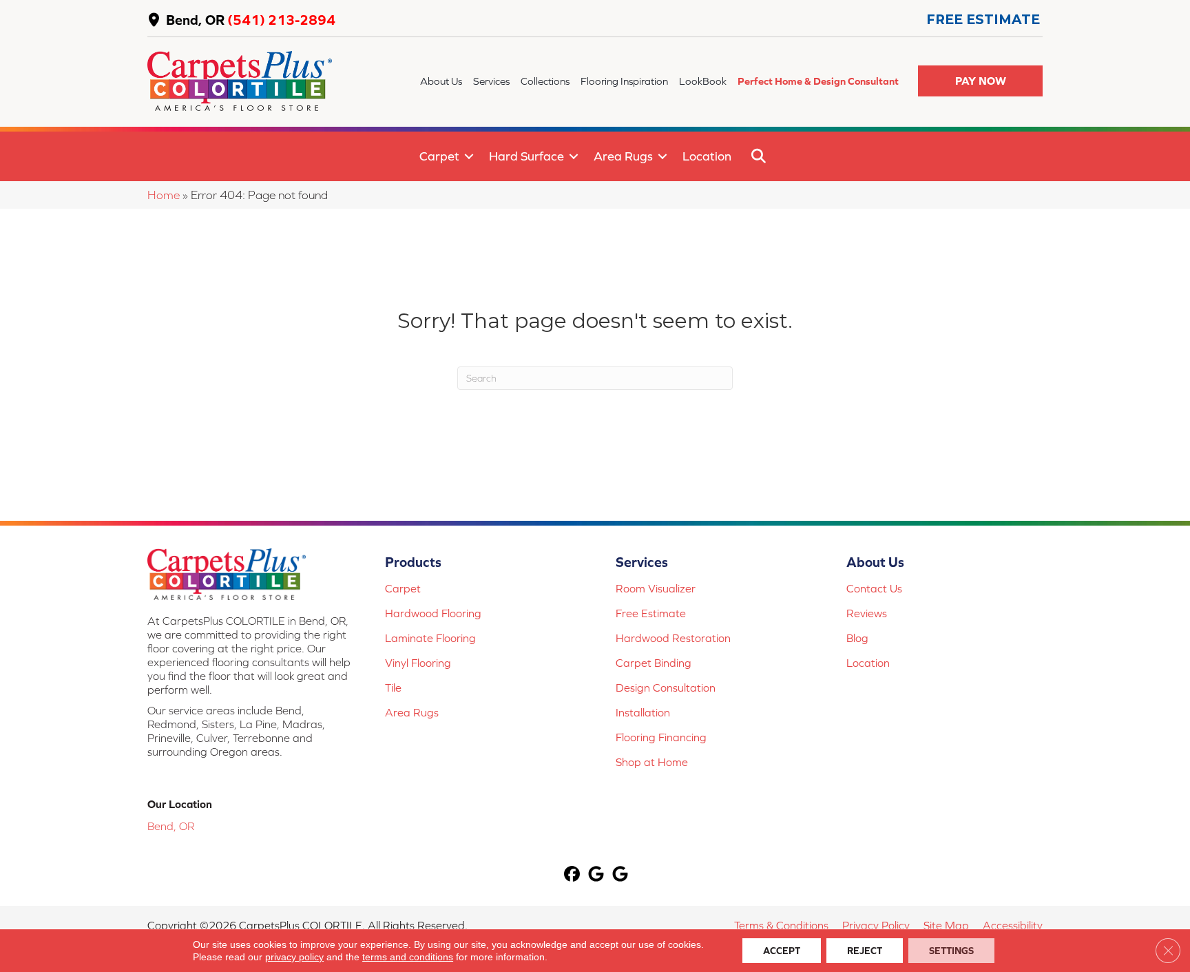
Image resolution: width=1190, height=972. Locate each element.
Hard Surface (526, 156)
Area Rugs (623, 156)
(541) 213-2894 (281, 20)
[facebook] (573, 875)
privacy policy (294, 956)
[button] (980, 80)
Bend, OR (195, 20)
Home (163, 195)
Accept (781, 950)
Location (706, 156)
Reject (864, 950)
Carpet (439, 156)
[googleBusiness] (597, 875)
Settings (951, 950)
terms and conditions (407, 956)
